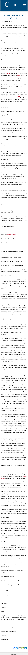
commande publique (11, 234)
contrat (23, 75)
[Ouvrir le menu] (24, 5)
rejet (19, 96)
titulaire (18, 75)
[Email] (19, 648)
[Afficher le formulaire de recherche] (14, 5)
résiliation (9, 73)
